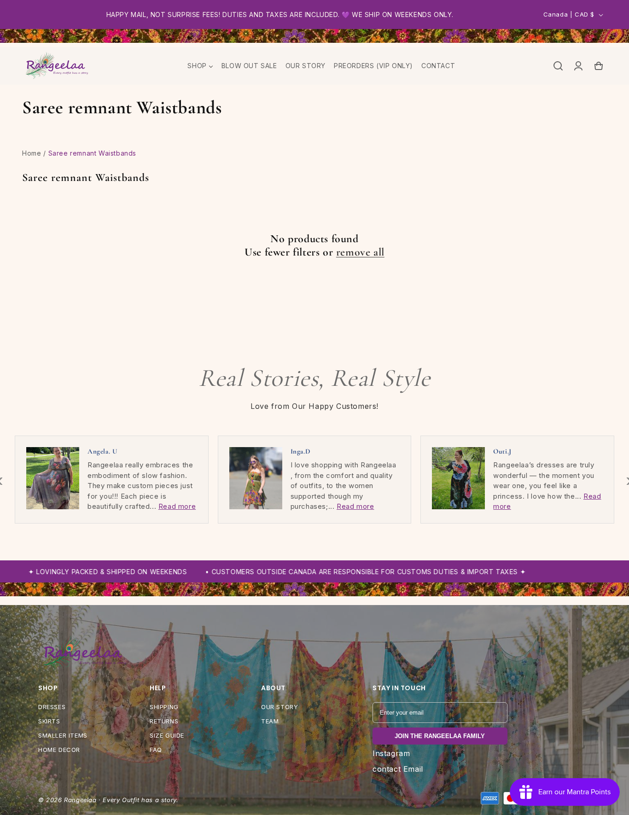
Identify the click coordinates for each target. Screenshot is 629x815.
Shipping (164, 706)
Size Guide (167, 735)
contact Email (398, 769)
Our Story (279, 706)
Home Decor (59, 749)
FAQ (156, 749)
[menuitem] (200, 65)
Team (270, 721)
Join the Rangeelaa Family (440, 736)
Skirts (49, 721)
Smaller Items (62, 735)
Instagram (391, 753)
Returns (164, 721)
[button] (558, 66)
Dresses (51, 706)
